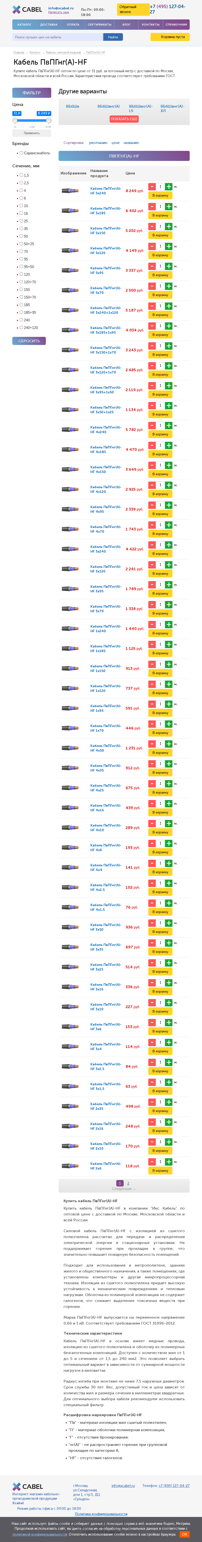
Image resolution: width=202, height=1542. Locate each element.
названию (131, 143)
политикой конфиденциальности (40, 1534)
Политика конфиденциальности (101, 1514)
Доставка (48, 24)
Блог (126, 24)
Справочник (176, 24)
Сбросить (29, 341)
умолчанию (98, 143)
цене (116, 143)
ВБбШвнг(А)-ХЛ (173, 108)
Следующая (124, 1189)
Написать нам (58, 12)
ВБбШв (72, 106)
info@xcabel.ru (61, 8)
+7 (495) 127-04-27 (174, 1486)
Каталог (24, 24)
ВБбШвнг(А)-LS (141, 108)
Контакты (151, 24)
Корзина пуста (172, 37)
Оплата (73, 24)
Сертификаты (100, 24)
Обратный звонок (127, 9)
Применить (32, 133)
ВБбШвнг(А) (109, 106)
